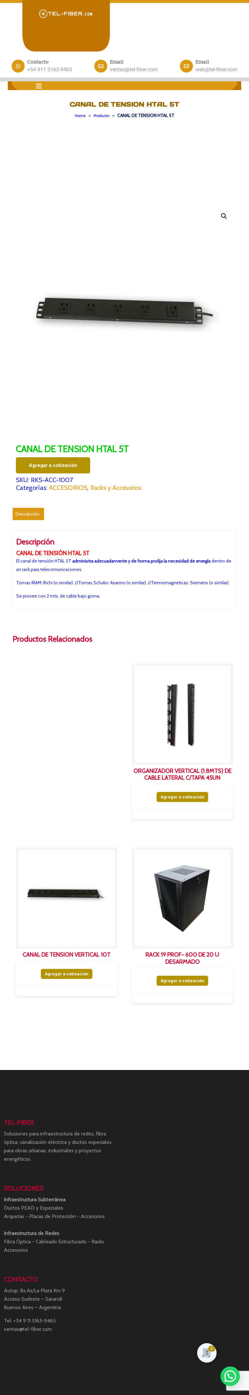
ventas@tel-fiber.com (134, 69)
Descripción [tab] (28, 514)
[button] (39, 86)
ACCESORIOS (68, 488)
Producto (101, 115)
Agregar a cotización (53, 465)
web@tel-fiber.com (216, 69)
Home (80, 115)
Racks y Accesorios (115, 488)
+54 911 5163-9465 (49, 69)
